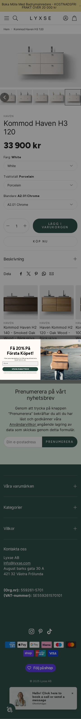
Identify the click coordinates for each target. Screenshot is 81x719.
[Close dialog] (79, 341)
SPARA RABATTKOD (20, 369)
